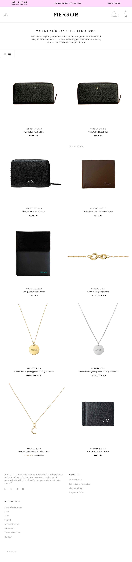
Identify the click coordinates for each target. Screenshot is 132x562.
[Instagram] (5, 488)
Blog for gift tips (76, 488)
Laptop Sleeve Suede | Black (34, 292)
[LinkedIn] (23, 488)
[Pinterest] (11, 488)
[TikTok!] (17, 488)
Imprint (8, 520)
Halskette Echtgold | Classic (98, 292)
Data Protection (12, 524)
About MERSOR (75, 479)
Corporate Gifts (76, 492)
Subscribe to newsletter (79, 484)
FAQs (7, 511)
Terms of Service (12, 532)
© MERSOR (11, 552)
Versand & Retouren (14, 507)
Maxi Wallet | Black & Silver (34, 132)
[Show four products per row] (9, 54)
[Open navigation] (5, 14)
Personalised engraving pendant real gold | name (33, 371)
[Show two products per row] (5, 54)
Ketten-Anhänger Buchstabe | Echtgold (33, 451)
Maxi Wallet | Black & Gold (98, 132)
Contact (8, 537)
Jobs (7, 515)
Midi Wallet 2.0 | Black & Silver (33, 212)
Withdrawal (10, 528)
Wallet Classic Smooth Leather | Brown (98, 212)
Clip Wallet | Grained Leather (98, 451)
